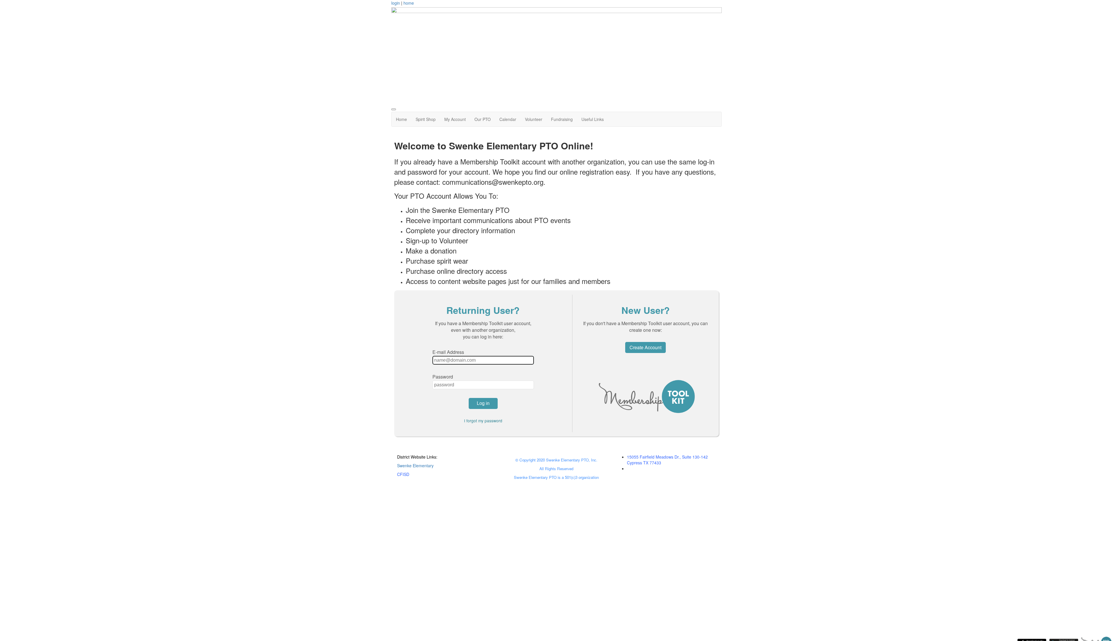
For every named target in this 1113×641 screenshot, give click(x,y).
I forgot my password (483, 420)
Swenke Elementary (415, 465)
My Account (455, 119)
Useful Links (592, 119)
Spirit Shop (426, 119)
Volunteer (533, 119)
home (408, 3)
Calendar (507, 119)
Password (442, 376)
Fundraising (562, 119)
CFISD (403, 474)
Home (401, 119)
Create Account (645, 347)
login (395, 3)
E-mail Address (448, 352)
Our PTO (482, 119)
